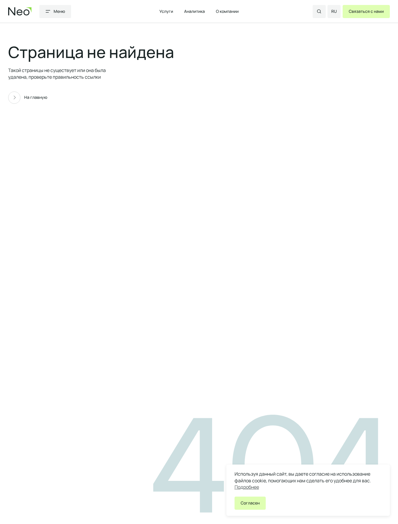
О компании (227, 11)
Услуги (166, 11)
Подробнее (247, 487)
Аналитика (194, 11)
